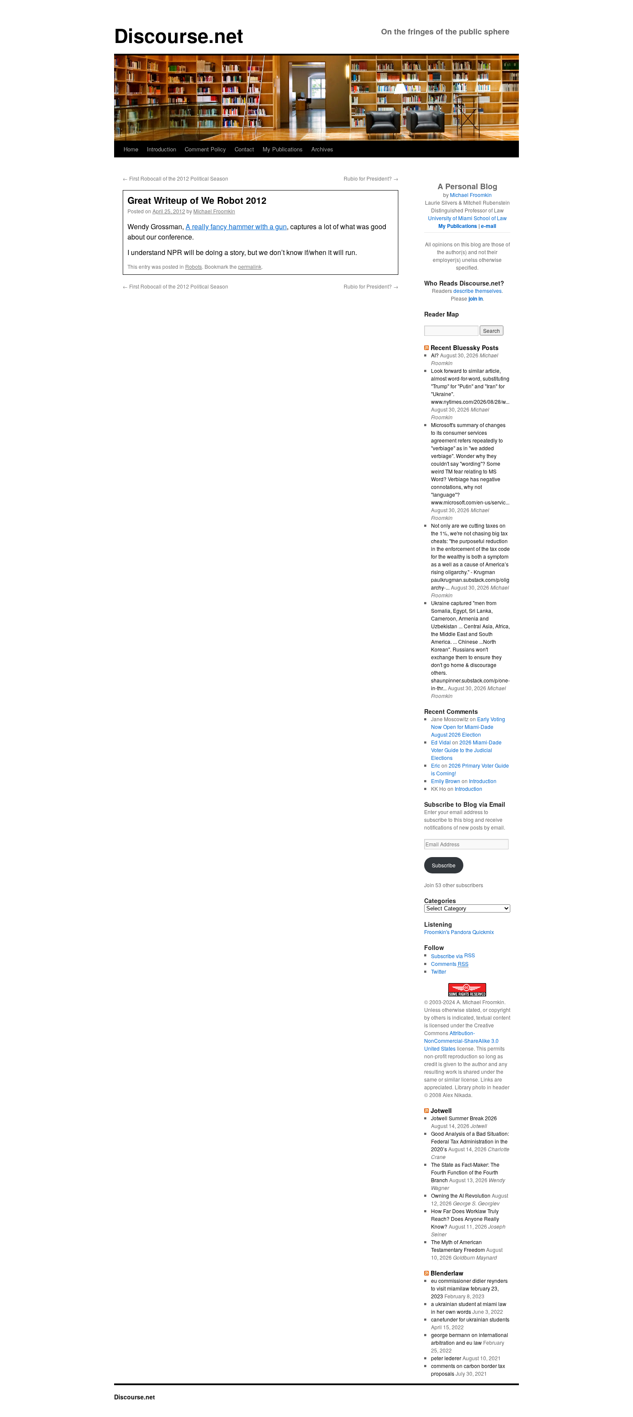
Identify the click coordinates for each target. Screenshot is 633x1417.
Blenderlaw (447, 1273)
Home (131, 149)
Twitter (438, 971)
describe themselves (477, 290)
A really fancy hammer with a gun (236, 226)
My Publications (283, 149)
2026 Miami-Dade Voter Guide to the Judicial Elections (466, 749)
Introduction (161, 149)
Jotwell (441, 1110)
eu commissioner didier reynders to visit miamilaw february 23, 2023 (469, 1288)
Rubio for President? (371, 178)
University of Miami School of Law (467, 217)
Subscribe (444, 865)
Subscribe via (447, 955)
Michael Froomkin (214, 211)
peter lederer (446, 1358)
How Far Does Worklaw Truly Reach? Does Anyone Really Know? (465, 1218)
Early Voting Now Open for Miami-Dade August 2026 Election (468, 726)
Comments (450, 963)
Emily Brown (445, 780)
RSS (469, 955)
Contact (244, 149)
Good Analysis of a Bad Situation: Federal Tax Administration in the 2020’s (470, 1141)
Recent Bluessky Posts (465, 347)
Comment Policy (205, 149)
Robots (193, 266)
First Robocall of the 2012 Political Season (175, 178)
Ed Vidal (441, 742)
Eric (435, 765)
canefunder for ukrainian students (470, 1319)
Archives (322, 149)
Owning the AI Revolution (460, 1195)
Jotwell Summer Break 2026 (464, 1118)
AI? (435, 355)
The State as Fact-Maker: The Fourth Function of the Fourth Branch (465, 1172)
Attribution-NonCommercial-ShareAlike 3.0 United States (461, 1040)
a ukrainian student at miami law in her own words (468, 1307)
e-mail (488, 226)
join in (476, 298)
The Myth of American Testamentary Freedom (458, 1245)
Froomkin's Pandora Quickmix (459, 931)
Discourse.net (178, 35)
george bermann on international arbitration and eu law (469, 1338)
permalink (249, 266)
